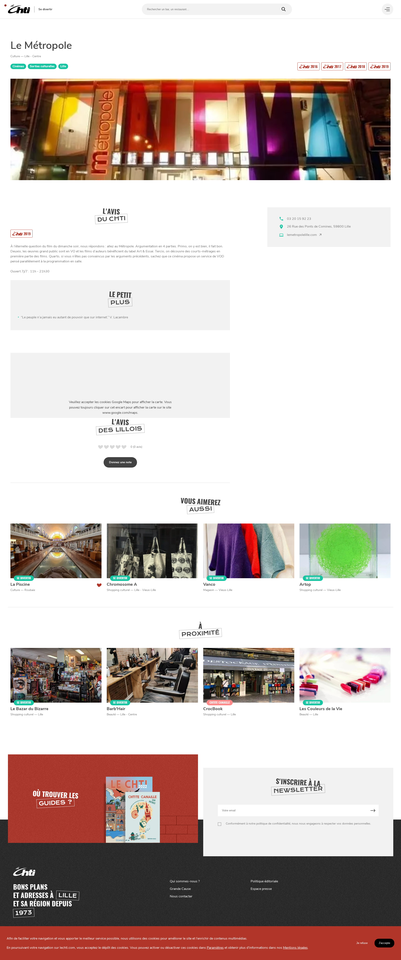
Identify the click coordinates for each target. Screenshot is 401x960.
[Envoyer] (372, 810)
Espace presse (261, 889)
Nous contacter (181, 896)
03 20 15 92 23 (299, 218)
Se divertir (45, 9)
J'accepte (384, 943)
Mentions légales (295, 947)
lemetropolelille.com (302, 235)
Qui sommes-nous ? (185, 881)
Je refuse (362, 943)
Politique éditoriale (264, 881)
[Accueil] (19, 9)
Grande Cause (180, 889)
